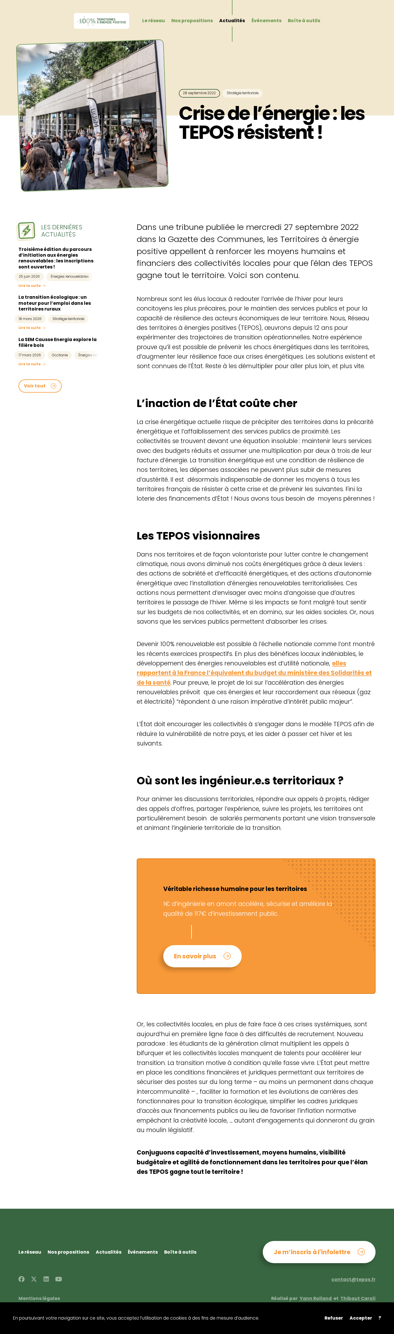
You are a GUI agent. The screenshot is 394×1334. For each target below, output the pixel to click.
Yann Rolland (316, 1298)
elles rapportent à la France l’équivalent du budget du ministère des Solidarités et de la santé (254, 673)
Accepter (361, 1318)
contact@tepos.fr (353, 1279)
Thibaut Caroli (358, 1298)
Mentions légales (39, 1298)
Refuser (333, 1318)
